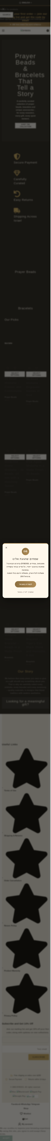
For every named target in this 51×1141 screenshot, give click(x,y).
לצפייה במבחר (25, 584)
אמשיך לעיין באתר (25, 592)
